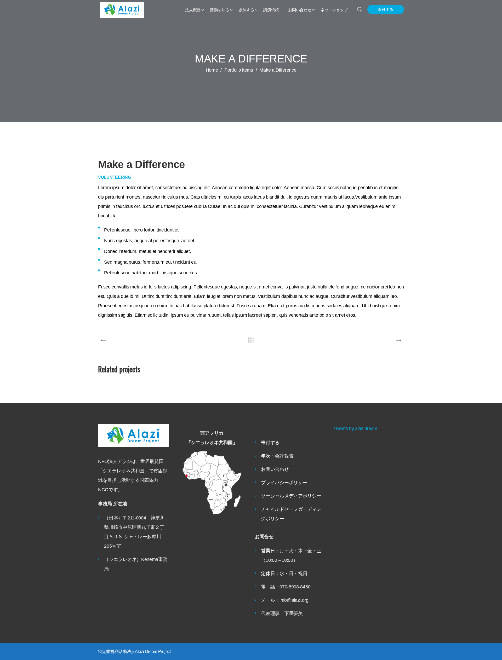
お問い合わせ (299, 10)
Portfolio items (240, 70)
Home (212, 70)
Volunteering (114, 177)
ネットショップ (334, 10)
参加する (246, 10)
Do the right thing (134, 387)
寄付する (385, 9)
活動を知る (219, 10)
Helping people (367, 387)
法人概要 (193, 10)
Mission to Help (211, 387)
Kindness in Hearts (290, 387)
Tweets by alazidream (355, 428)
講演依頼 (271, 10)
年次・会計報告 (277, 456)
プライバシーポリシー (284, 482)
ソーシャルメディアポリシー (291, 496)
